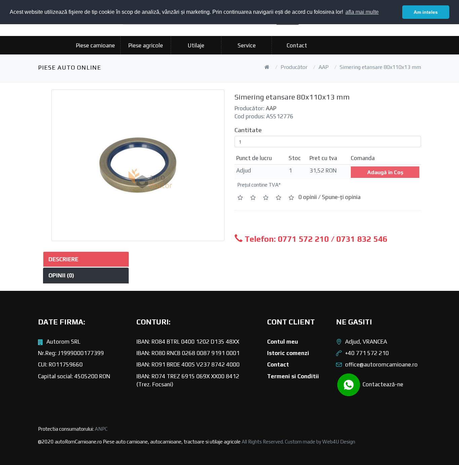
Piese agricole (145, 45)
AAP (324, 67)
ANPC (101, 429)
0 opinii (307, 197)
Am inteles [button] (426, 12)
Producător (294, 67)
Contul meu (282, 341)
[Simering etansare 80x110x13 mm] (137, 165)
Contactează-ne (382, 384)
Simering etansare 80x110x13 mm (380, 67)
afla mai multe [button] (362, 12)
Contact (297, 45)
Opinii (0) (61, 275)
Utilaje (196, 45)
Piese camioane (95, 45)
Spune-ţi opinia (341, 197)
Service (247, 45)
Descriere (63, 259)
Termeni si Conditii (293, 376)
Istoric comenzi (288, 353)
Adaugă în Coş (385, 172)
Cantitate (248, 129)
